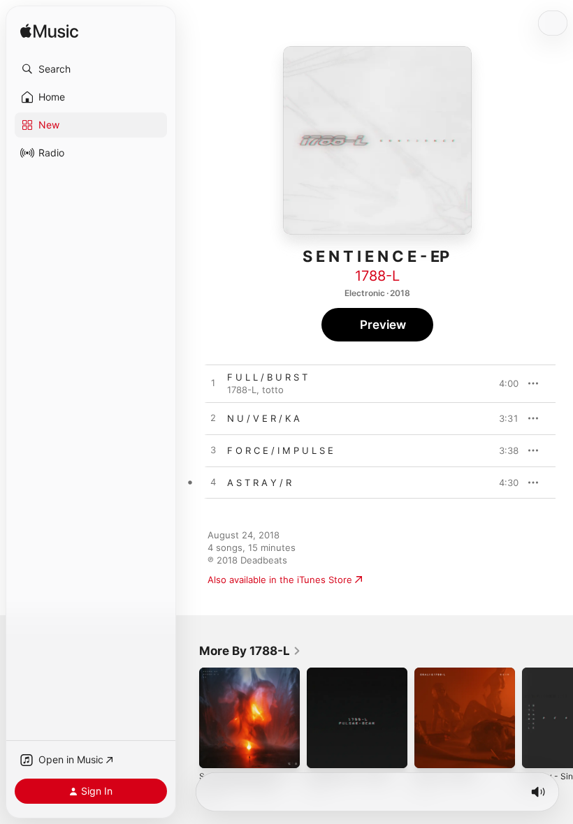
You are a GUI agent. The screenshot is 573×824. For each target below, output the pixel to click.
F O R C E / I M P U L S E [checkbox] (280, 450)
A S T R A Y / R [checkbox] (259, 482)
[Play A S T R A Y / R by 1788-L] (213, 482)
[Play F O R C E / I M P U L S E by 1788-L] (213, 450)
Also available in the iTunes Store (280, 579)
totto (273, 389)
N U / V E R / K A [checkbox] (263, 418)
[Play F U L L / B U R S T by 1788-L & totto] (213, 383)
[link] (250, 651)
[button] (90, 69)
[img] (49, 32)
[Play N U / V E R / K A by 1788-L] (213, 418)
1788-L (377, 275)
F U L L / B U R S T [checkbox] (267, 377)
